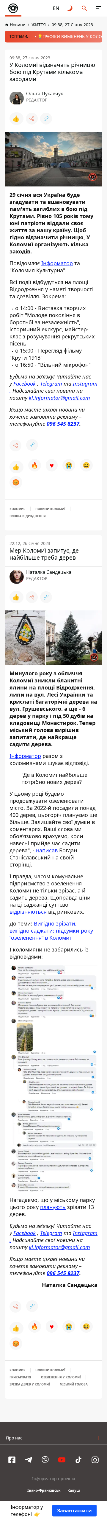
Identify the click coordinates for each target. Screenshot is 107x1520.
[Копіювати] (46, 119)
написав (47, 850)
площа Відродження (28, 516)
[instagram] (95, 1459)
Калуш (73, 1490)
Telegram (51, 383)
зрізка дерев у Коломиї (30, 1384)
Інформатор (57, 263)
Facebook (24, 383)
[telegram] (28, 1459)
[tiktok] (78, 1459)
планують (53, 1207)
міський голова (74, 1384)
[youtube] (61, 1459)
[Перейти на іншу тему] (70, 8)
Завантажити (74, 1510)
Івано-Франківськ (43, 1490)
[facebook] (11, 1459)
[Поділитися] (32, 119)
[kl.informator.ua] (13, 8)
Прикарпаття (20, 1377)
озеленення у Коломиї (61, 1377)
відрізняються (28, 911)
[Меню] (98, 8)
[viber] (45, 1459)
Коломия (18, 509)
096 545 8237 (63, 423)
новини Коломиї (50, 509)
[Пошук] (84, 8)
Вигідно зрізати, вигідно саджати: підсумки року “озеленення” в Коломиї (51, 930)
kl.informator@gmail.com (59, 397)
